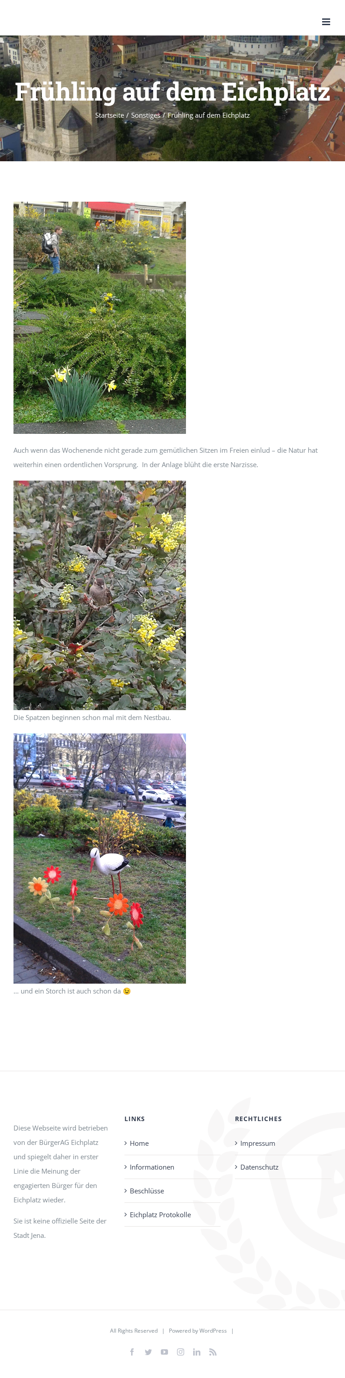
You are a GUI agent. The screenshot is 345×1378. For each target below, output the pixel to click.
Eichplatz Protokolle (160, 1214)
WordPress (213, 1330)
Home (139, 1143)
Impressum (257, 1143)
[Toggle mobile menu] (327, 21)
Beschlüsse (147, 1190)
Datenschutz (259, 1166)
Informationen (152, 1166)
